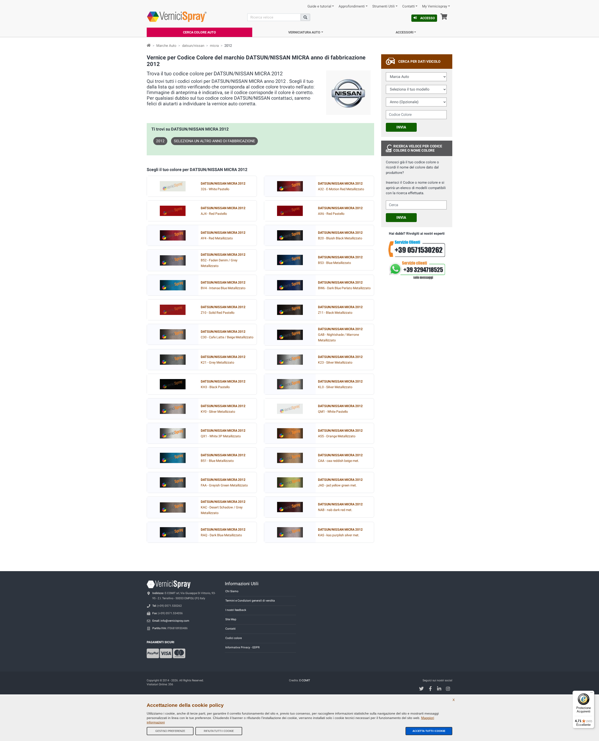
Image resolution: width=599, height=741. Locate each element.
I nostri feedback (235, 610)
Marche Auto (166, 46)
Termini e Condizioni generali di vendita (250, 600)
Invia (401, 127)
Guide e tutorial (319, 6)
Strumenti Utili (383, 6)
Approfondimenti (352, 6)
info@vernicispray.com (175, 620)
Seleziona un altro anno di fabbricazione (214, 141)
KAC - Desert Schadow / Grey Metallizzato (223, 507)
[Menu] (591, 693)
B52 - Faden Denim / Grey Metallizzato (223, 260)
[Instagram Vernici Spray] (448, 689)
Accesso (427, 18)
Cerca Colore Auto (199, 32)
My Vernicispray (434, 6)
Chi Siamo (231, 591)
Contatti (408, 6)
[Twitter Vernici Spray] (421, 689)
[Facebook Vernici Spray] (430, 689)
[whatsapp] (416, 270)
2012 (160, 141)
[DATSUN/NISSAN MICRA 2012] (172, 186)
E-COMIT (304, 680)
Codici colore (233, 638)
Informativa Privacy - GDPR (242, 647)
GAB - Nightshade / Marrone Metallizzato (340, 334)
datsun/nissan (193, 46)
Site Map (230, 619)
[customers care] (416, 248)
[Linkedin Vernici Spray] (439, 689)
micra (214, 46)
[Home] (149, 46)
